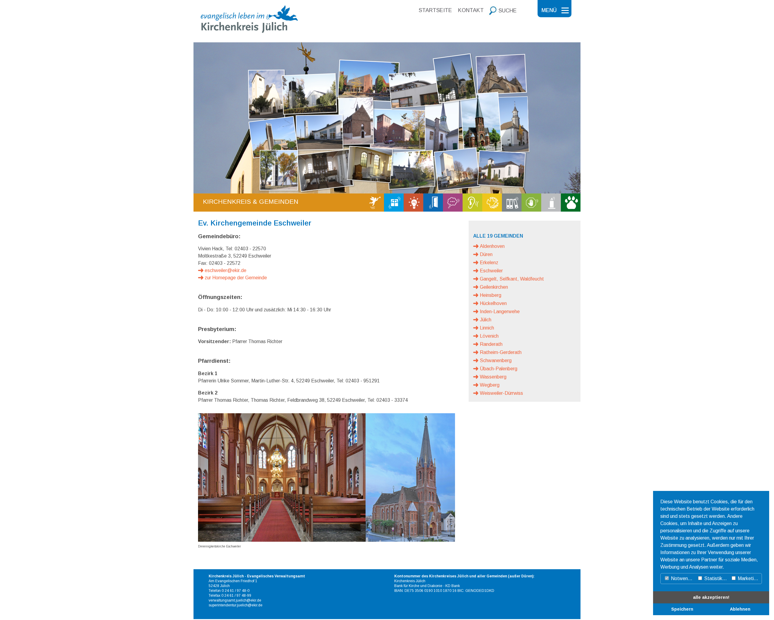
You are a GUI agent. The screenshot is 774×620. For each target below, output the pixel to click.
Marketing (748, 578)
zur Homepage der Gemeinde (236, 277)
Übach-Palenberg (498, 368)
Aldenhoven (492, 246)
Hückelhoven (493, 303)
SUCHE (508, 11)
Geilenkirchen (494, 287)
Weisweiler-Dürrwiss (501, 393)
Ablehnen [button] (740, 609)
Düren (486, 254)
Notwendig (682, 578)
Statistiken (715, 578)
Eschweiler (491, 270)
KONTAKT (471, 10)
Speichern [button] (682, 609)
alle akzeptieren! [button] (711, 597)
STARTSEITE (435, 10)
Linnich (487, 327)
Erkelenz (489, 262)
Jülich (485, 319)
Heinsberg (490, 295)
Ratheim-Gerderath (501, 352)
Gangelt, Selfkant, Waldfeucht (512, 278)
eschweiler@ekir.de (225, 270)
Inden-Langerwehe (500, 311)
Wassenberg (493, 376)
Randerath (491, 344)
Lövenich (489, 336)
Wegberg (489, 385)
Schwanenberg (496, 360)
